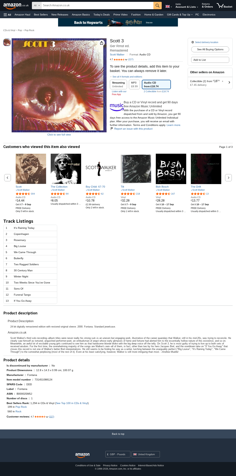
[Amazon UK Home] (82, 455)
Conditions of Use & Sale (87, 465)
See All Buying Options (210, 49)
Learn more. (174, 125)
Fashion (136, 14)
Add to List (199, 59)
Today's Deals (101, 14)
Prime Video (120, 14)
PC (197, 14)
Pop (20, 30)
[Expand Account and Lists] (197, 7)
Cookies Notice (128, 465)
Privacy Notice (110, 465)
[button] (7, 14)
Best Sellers (41, 14)
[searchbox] (97, 5)
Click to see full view (59, 134)
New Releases (59, 14)
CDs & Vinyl (9, 30)
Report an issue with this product (133, 128)
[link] (31, 186)
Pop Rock (29, 30)
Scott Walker (117, 54)
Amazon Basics (81, 14)
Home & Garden (153, 14)
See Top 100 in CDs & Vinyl (72, 403)
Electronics (209, 14)
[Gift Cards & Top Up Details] (192, 14)
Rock (18, 411)
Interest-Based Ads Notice (151, 465)
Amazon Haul (22, 14)
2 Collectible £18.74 (156, 91)
